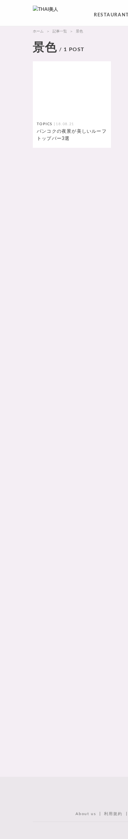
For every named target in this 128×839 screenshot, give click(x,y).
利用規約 (113, 814)
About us (85, 814)
